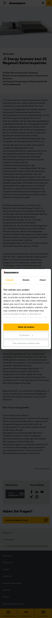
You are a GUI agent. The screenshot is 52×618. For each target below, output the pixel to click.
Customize (24, 335)
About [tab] (43, 280)
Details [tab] (26, 280)
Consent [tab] (9, 280)
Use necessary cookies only (26, 343)
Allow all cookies (26, 327)
